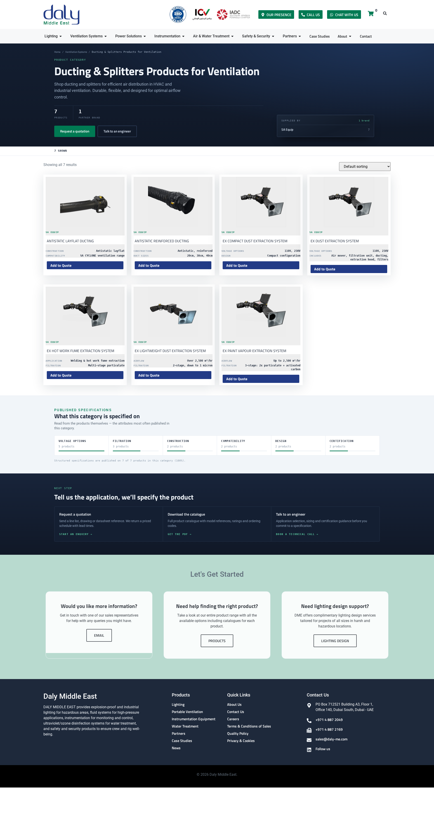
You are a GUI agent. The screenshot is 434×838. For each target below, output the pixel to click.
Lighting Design (335, 641)
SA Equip (287, 129)
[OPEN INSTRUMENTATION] (183, 36)
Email (99, 635)
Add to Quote (60, 265)
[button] (385, 13)
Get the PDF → (180, 534)
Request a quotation (74, 131)
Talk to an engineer (117, 131)
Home (57, 52)
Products (217, 641)
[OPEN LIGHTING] (60, 36)
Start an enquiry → (75, 534)
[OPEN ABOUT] (350, 36)
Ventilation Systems (76, 52)
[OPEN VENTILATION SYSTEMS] (105, 36)
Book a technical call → (297, 534)
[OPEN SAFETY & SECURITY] (273, 36)
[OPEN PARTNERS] (300, 36)
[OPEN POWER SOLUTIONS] (144, 36)
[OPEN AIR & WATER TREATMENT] (232, 36)
